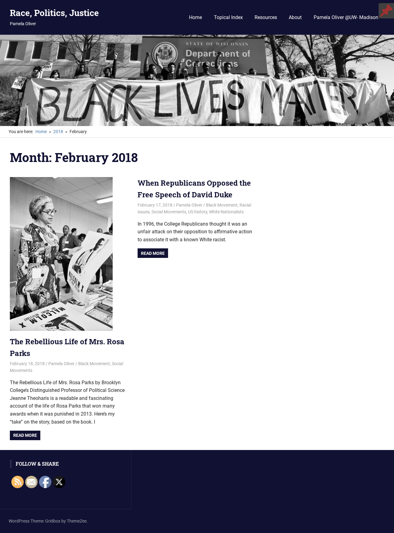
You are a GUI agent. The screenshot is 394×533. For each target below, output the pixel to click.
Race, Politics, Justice (54, 12)
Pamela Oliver (61, 363)
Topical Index (228, 17)
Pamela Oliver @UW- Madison (346, 17)
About (295, 17)
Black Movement (94, 363)
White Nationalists (226, 211)
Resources (266, 17)
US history (197, 211)
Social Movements (168, 211)
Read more (25, 435)
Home (195, 17)
